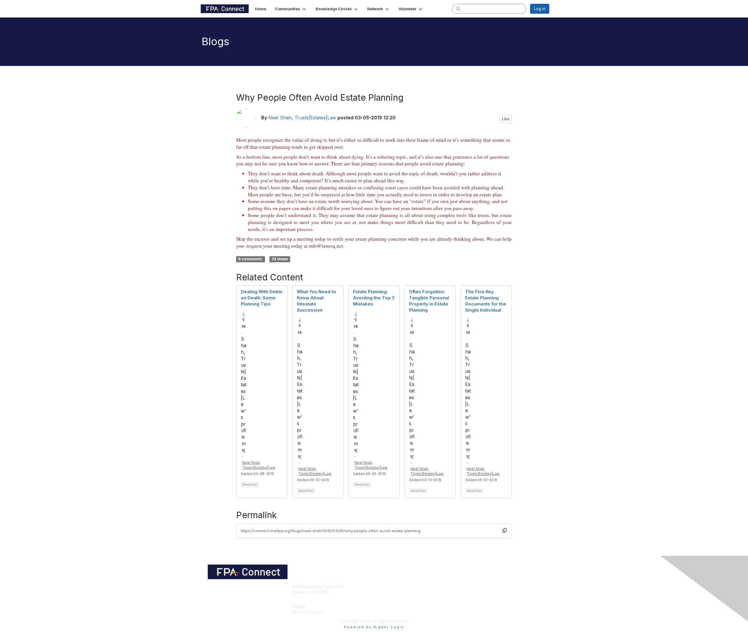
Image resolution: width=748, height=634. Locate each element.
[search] (458, 8)
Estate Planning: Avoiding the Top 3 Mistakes (373, 298)
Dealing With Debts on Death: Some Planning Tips (262, 298)
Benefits (384, 592)
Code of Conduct (477, 592)
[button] (291, 8)
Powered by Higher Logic (374, 627)
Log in (540, 8)
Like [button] (505, 119)
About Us (469, 586)
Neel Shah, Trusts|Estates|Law (302, 117)
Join (380, 586)
